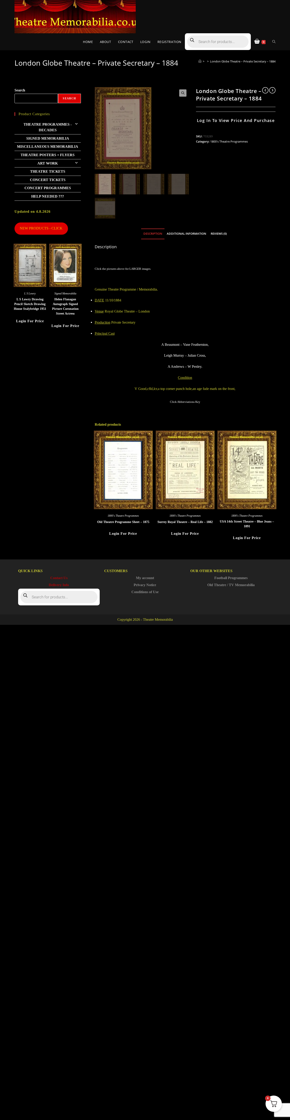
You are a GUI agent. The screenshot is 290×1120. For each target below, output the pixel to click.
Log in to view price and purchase (236, 120)
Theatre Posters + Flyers (48, 155)
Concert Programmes (47, 188)
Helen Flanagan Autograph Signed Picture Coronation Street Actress (65, 306)
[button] (182, 93)
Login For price (123, 533)
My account (145, 578)
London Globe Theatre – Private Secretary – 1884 (243, 61)
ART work (47, 163)
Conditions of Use (145, 592)
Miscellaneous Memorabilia (47, 146)
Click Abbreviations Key (185, 402)
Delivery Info (59, 585)
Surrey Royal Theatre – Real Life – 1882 (185, 522)
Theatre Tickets (47, 171)
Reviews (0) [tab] (219, 234)
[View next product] (272, 90)
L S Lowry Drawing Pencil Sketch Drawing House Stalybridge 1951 (30, 304)
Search (19, 90)
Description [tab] (152, 234)
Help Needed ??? (47, 196)
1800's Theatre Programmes (229, 141)
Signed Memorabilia (47, 138)
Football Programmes (231, 578)
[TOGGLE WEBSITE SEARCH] (274, 41)
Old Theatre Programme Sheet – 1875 (123, 522)
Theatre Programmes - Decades (48, 127)
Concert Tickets (47, 180)
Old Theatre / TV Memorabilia (231, 585)
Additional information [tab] (186, 234)
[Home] (199, 61)
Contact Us (59, 578)
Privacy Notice (145, 585)
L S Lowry (30, 293)
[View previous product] (265, 90)
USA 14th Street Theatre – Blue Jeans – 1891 (247, 524)
